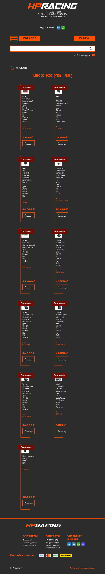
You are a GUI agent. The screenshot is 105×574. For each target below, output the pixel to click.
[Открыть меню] (14, 38)
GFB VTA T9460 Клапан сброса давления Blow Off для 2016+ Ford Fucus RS (27, 182)
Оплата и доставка (30, 543)
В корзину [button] (28, 143)
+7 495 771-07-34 (53, 16)
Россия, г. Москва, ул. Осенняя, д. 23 (53, 546)
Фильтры (22, 68)
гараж (84, 38)
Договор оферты (29, 545)
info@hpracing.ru (52, 543)
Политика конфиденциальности (82, 568)
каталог (29, 38)
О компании (27, 540)
